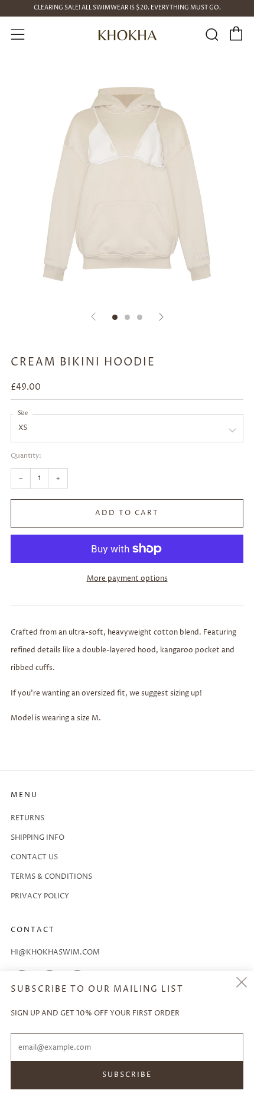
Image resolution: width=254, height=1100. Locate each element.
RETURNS (27, 818)
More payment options (127, 579)
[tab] (115, 317)
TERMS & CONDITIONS (51, 877)
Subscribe (127, 1075)
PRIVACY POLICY (40, 896)
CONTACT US (34, 857)
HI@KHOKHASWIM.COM (55, 952)
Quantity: (26, 456)
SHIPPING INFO (37, 838)
